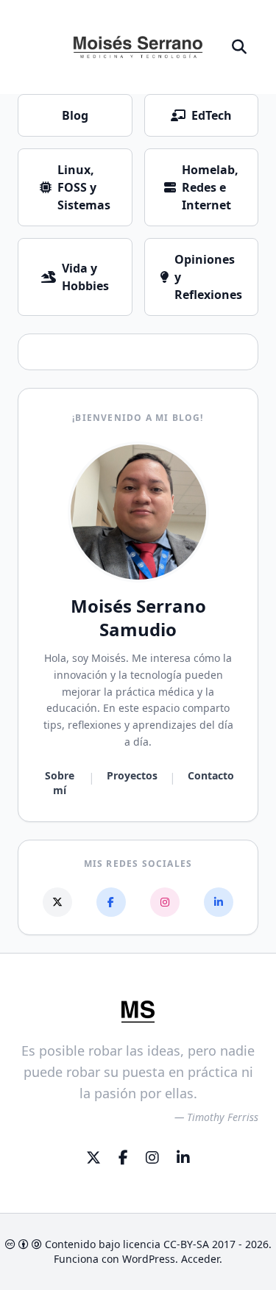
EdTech (211, 115)
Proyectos (132, 775)
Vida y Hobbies (85, 277)
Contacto (211, 775)
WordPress (148, 1259)
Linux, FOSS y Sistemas (83, 187)
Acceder (200, 1259)
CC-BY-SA (186, 1244)
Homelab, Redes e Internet (210, 187)
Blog (75, 115)
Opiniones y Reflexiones (208, 277)
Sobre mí (59, 782)
